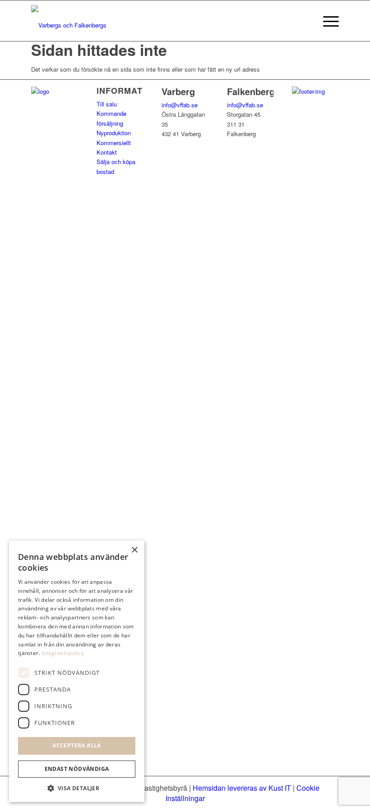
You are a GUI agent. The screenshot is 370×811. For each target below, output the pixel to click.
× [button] (134, 550)
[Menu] (326, 20)
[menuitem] (326, 20)
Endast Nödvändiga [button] (77, 769)
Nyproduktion (114, 132)
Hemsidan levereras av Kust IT (242, 788)
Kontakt (107, 152)
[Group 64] (70, 21)
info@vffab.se (180, 105)
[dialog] (76, 671)
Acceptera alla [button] (76, 745)
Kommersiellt (114, 142)
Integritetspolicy (63, 653)
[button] (76, 788)
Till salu (107, 104)
